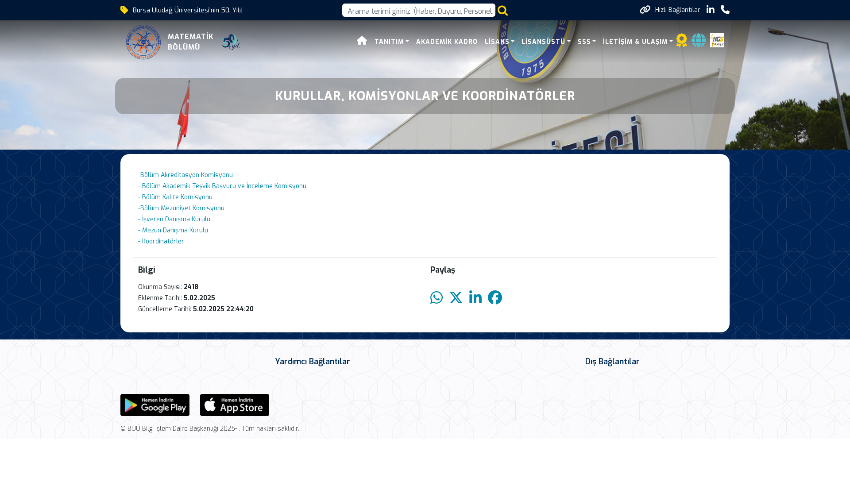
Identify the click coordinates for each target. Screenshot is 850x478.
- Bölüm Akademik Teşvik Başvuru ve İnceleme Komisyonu (222, 186)
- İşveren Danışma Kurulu (174, 219)
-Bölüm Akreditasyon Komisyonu (185, 175)
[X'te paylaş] (456, 298)
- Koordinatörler (161, 241)
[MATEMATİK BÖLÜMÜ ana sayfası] (143, 42)
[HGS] (717, 39)
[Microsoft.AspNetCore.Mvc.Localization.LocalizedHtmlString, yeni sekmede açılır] (154, 404)
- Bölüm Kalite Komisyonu (175, 197)
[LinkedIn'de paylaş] (475, 298)
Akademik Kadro (447, 42)
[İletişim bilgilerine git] (725, 10)
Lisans (497, 42)
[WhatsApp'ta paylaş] (436, 298)
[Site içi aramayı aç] (503, 10)
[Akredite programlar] (681, 43)
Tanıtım (389, 42)
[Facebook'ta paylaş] (495, 298)
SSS (584, 42)
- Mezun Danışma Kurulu (173, 230)
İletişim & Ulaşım (635, 42)
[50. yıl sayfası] (231, 42)
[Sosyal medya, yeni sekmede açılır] (711, 10)
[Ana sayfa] (362, 42)
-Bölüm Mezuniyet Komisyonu (181, 208)
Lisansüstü (543, 42)
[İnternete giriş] (699, 43)
